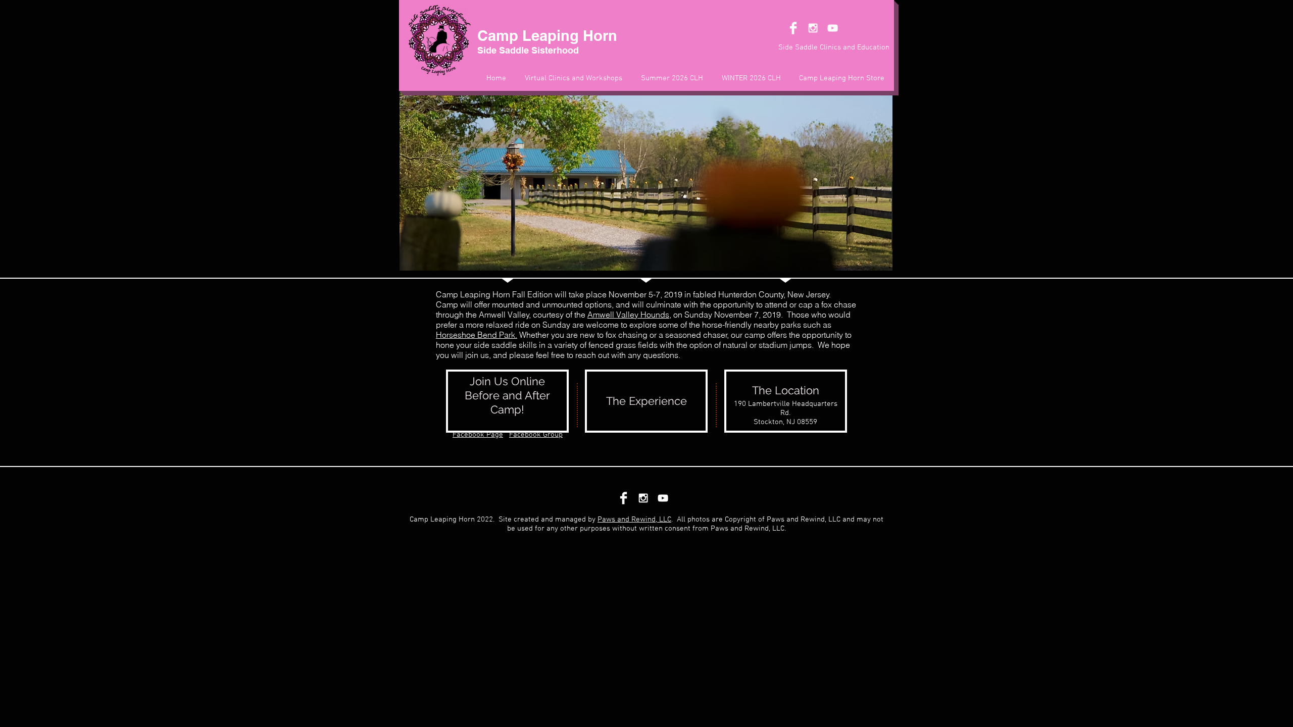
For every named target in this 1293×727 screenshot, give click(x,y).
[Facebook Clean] (793, 28)
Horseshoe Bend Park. (476, 335)
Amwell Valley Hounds (628, 314)
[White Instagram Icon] (813, 28)
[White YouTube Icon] (832, 28)
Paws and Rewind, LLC (634, 519)
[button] (785, 401)
